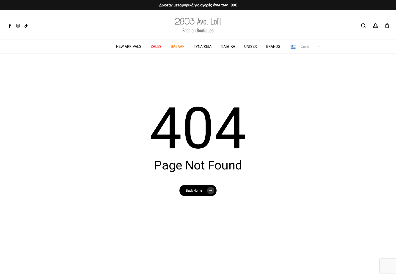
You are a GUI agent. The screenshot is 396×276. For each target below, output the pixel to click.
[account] (375, 25)
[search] (363, 25)
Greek (304, 46)
